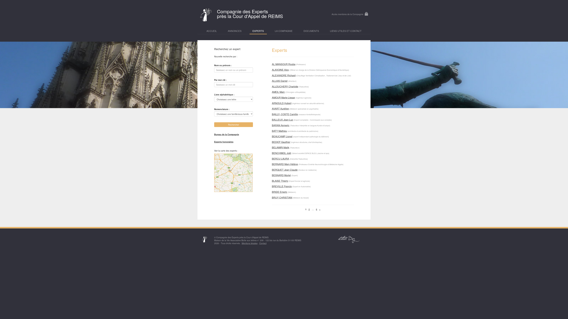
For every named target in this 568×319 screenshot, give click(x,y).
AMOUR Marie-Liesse (283, 97)
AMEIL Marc (278, 92)
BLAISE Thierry (280, 181)
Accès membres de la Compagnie (347, 14)
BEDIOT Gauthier (281, 142)
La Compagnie (284, 31)
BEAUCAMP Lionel (282, 136)
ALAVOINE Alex (280, 69)
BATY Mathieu (279, 131)
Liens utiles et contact (346, 31)
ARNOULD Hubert (281, 103)
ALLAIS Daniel (280, 81)
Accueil (211, 31)
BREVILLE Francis (282, 186)
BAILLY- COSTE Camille (285, 114)
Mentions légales (250, 243)
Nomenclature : (222, 109)
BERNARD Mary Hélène (285, 164)
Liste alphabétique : (224, 94)
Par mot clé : (220, 79)
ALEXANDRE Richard (284, 75)
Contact (263, 243)
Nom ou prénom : (223, 65)
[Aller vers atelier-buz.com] (349, 239)
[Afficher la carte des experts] (233, 173)
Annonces (235, 31)
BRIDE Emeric (279, 192)
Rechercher (233, 124)
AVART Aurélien (280, 108)
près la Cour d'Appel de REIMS (250, 13)
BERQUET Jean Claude (285, 169)
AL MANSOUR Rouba (283, 64)
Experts (258, 31)
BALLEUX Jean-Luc (282, 119)
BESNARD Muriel (281, 175)
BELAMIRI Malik (280, 147)
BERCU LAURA (280, 158)
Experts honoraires (223, 141)
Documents (311, 31)
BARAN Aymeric (280, 125)
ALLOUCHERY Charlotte (285, 86)
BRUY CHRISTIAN (282, 197)
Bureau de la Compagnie (226, 134)
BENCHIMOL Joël (281, 153)
